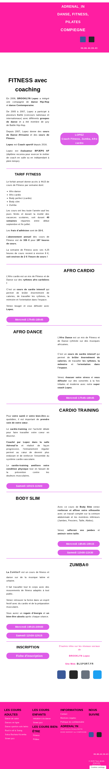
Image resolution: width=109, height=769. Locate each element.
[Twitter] (97, 674)
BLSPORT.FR (85, 664)
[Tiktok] (85, 674)
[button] (3, 38)
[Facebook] (83, 39)
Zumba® (15, 572)
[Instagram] (91, 39)
